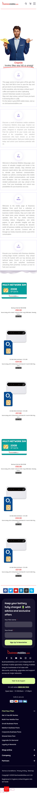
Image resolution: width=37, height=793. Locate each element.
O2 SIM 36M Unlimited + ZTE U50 (18, 411)
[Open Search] (26, 3)
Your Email (9, 630)
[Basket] (30, 4)
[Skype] (31, 590)
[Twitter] (10, 590)
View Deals (18, 316)
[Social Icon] (6, 658)
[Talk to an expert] (18, 681)
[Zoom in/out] (1, 789)
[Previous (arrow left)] (1, 792)
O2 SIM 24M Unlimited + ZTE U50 (18, 359)
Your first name (10, 620)
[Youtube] (16, 590)
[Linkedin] (21, 590)
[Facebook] (5, 590)
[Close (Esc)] (12, 789)
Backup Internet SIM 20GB (18, 308)
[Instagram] (26, 590)
